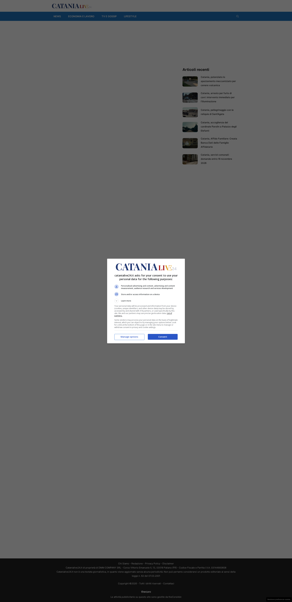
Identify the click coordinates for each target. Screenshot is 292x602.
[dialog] (146, 301)
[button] (146, 301)
